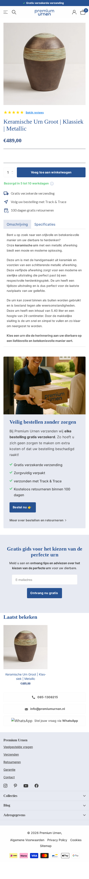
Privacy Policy (57, 840)
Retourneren (12, 762)
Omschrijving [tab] (17, 224)
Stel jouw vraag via (55, 720)
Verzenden (11, 754)
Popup (52, 183)
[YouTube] (26, 785)
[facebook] (36, 786)
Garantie (9, 769)
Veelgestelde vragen (18, 747)
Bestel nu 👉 (22, 507)
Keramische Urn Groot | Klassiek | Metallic (25, 676)
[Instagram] (5, 786)
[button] (13, 168)
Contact (9, 777)
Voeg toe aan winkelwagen (51, 172)
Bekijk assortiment (5, 12)
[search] (14, 12)
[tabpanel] (44, 288)
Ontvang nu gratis (44, 593)
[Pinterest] (15, 786)
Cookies (76, 840)
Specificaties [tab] (44, 224)
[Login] (74, 12)
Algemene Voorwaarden (27, 840)
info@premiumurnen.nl (47, 709)
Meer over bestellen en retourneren (37, 520)
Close (44, 795)
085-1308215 (47, 697)
